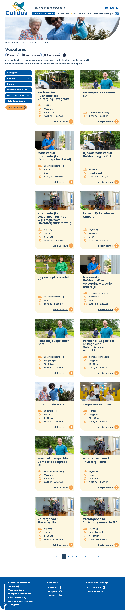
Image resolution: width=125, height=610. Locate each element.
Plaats (10, 84)
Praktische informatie (19, 583)
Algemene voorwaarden (20, 601)
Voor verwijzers (16, 590)
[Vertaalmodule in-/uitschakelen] (106, 8)
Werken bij (13, 587)
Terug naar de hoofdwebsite (49, 8)
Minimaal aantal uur (17, 90)
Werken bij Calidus (24, 43)
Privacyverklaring (17, 598)
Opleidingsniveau (16, 101)
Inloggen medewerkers (19, 594)
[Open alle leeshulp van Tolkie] (64, 55)
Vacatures (64, 14)
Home (8, 43)
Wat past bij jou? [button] (82, 14)
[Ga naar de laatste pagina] (98, 556)
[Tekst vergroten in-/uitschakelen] (112, 8)
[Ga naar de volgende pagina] (94, 556)
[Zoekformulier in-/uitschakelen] (117, 8)
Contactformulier (95, 592)
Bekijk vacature (60, 122)
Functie (11, 79)
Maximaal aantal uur (17, 96)
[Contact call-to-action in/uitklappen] (5, 604)
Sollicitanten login (103, 14)
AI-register (13, 605)
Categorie (12, 73)
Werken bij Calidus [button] (45, 14)
